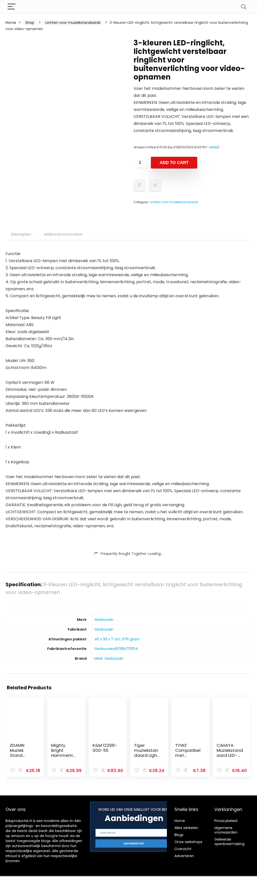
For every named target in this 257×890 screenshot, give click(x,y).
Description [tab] (21, 234)
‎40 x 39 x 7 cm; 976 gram (117, 639)
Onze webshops (188, 841)
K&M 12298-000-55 (105, 747)
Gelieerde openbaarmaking (229, 841)
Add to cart (174, 162)
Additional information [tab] (63, 234)
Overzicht (182, 848)
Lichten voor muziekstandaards (72, 22)
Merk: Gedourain (108, 658)
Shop (29, 22)
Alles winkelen (186, 827)
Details (213, 147)
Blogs (178, 834)
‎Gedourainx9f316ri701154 (116, 648)
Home (11, 22)
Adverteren (184, 855)
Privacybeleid (225, 820)
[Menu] (12, 7)
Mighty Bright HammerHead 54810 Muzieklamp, (64, 755)
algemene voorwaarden (225, 830)
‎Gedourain (103, 619)
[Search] (244, 7)
